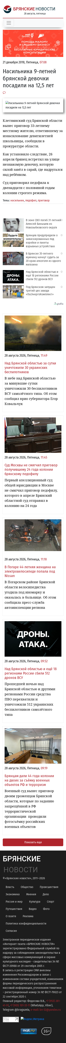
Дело (46, 894)
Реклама (28, 916)
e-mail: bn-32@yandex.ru (46, 1009)
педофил (30, 200)
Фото (46, 909)
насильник (17, 200)
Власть (10, 887)
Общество (27, 887)
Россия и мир (14, 901)
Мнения (31, 894)
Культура (34, 901)
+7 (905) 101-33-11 (20, 1005)
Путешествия (14, 909)
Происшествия (49, 887)
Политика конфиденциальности (26, 923)
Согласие (11, 931)
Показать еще (33, 842)
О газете (11, 916)
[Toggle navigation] (9, 22)
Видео (32, 909)
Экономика (13, 894)
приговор (44, 200)
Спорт (50, 901)
